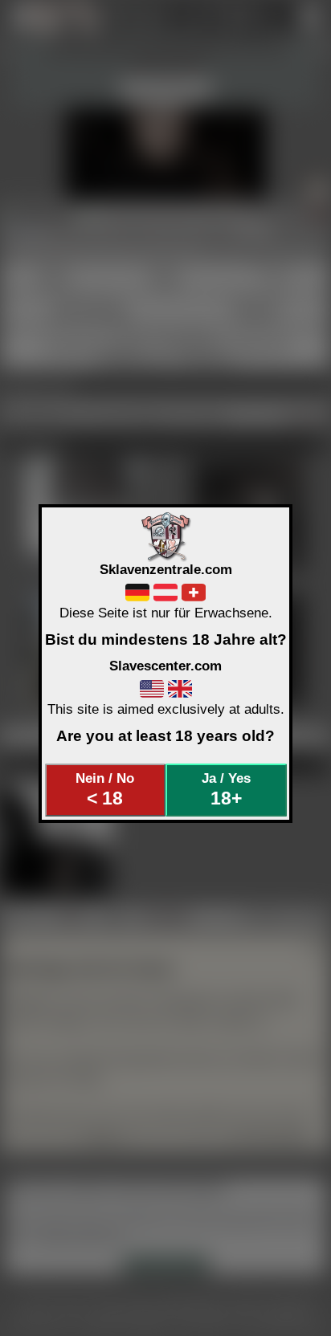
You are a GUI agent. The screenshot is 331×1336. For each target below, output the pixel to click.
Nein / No (105, 789)
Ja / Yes (226, 789)
